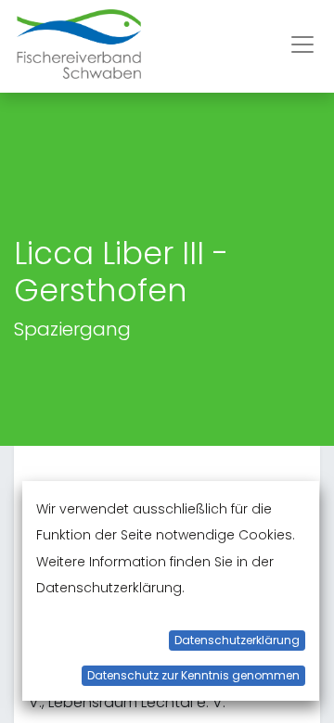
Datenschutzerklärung (237, 640)
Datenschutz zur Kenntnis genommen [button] (193, 675)
